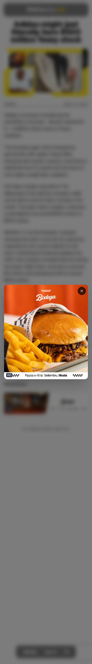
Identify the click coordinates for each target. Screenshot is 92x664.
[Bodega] (46, 332)
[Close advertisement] (82, 291)
